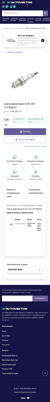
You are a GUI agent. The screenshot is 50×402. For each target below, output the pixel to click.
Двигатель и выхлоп (22, 19)
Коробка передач (38, 19)
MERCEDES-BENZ (15, 270)
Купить (27, 132)
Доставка (6, 336)
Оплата (5, 340)
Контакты (6, 345)
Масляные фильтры (10, 360)
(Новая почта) (35, 164)
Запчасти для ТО (6, 19)
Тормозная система (14, 19)
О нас (4, 331)
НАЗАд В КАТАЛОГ (15, 52)
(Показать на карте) (35, 179)
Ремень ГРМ (7, 369)
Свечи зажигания (17, 28)
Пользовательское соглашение (25, 392)
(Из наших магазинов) (14, 179)
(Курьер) (14, 164)
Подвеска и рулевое (31, 20)
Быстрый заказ (26, 140)
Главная (7, 28)
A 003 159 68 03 (20, 224)
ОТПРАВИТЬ (40, 298)
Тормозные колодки (10, 373)
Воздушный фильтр (10, 355)
